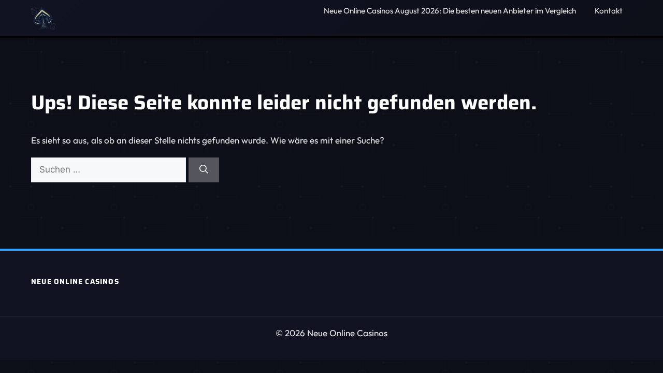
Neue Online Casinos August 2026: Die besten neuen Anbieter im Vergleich (450, 11)
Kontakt (609, 11)
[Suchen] (204, 169)
